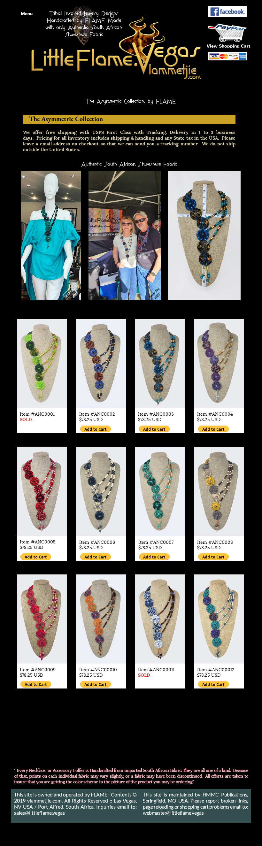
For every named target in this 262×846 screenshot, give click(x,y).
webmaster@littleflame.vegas (173, 813)
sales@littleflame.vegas (39, 813)
